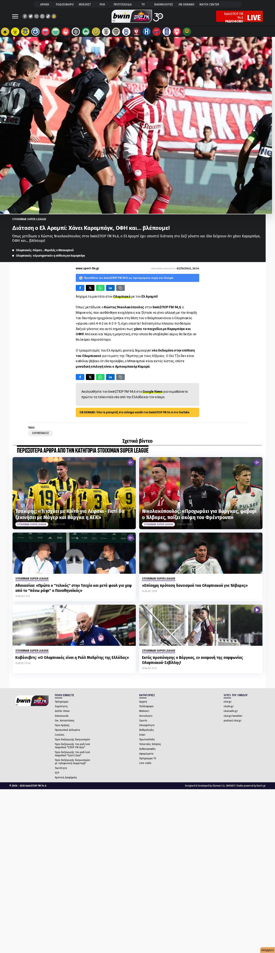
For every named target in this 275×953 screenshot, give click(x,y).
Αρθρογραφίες (147, 748)
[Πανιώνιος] (156, 32)
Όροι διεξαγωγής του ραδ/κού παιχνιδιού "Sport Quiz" (72, 753)
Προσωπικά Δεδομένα (67, 730)
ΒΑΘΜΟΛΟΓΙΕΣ (163, 4)
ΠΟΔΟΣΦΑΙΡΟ (65, 4)
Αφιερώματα (146, 753)
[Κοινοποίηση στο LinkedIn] (110, 288)
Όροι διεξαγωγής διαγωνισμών (72, 739)
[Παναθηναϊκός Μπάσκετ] (187, 32)
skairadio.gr (231, 711)
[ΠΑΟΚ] (106, 32)
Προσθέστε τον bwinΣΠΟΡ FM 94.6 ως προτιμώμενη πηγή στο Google (128, 277)
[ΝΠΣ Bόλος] (45, 32)
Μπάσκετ (144, 711)
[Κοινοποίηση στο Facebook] (80, 288)
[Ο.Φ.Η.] (76, 32)
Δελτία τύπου (62, 711)
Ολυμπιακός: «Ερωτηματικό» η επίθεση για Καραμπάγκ (50, 255)
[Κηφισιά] (126, 32)
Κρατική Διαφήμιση (66, 777)
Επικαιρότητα (147, 725)
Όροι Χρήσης (62, 725)
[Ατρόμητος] (35, 32)
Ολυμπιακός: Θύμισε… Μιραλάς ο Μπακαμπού (45, 250)
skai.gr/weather (233, 716)
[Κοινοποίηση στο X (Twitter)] (90, 288)
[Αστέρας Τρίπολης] (25, 32)
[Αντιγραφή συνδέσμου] (120, 288)
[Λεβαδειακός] (55, 32)
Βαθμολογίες (146, 730)
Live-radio (145, 763)
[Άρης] (15, 32)
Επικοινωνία (61, 716)
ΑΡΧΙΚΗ (44, 4)
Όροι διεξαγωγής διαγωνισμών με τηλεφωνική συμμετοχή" (72, 761)
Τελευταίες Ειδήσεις (150, 744)
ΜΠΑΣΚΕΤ (85, 4)
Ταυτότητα (61, 768)
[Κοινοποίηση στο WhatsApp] (100, 288)
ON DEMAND (186, 4)
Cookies (59, 734)
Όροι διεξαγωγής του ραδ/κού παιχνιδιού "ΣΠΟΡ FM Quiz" (72, 745)
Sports (143, 720)
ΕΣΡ (57, 772)
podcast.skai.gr (233, 720)
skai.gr (228, 701)
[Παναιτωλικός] (96, 32)
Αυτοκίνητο (145, 716)
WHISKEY (230, 785)
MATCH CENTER (209, 4)
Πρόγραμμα (61, 701)
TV (143, 4)
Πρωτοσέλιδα (147, 739)
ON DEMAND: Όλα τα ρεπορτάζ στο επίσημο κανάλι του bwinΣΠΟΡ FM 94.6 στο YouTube (135, 412)
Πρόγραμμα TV (147, 758)
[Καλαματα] (116, 32)
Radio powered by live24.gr (251, 785)
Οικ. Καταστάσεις (64, 720)
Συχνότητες (61, 706)
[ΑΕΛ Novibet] (136, 32)
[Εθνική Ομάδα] (167, 32)
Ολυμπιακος (40, 433)
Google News (153, 391)
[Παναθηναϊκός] (86, 32)
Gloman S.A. (219, 785)
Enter (142, 734)
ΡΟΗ (102, 4)
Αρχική (143, 701)
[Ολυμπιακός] (66, 32)
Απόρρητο (267, 950)
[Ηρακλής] (146, 32)
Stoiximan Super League (29, 219)
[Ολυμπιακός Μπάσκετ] (177, 32)
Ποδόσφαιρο (146, 706)
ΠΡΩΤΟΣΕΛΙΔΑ (123, 4)
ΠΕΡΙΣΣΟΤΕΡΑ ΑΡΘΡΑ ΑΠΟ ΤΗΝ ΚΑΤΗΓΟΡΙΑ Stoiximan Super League (83, 451)
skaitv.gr (229, 706)
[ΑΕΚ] (5, 32)
